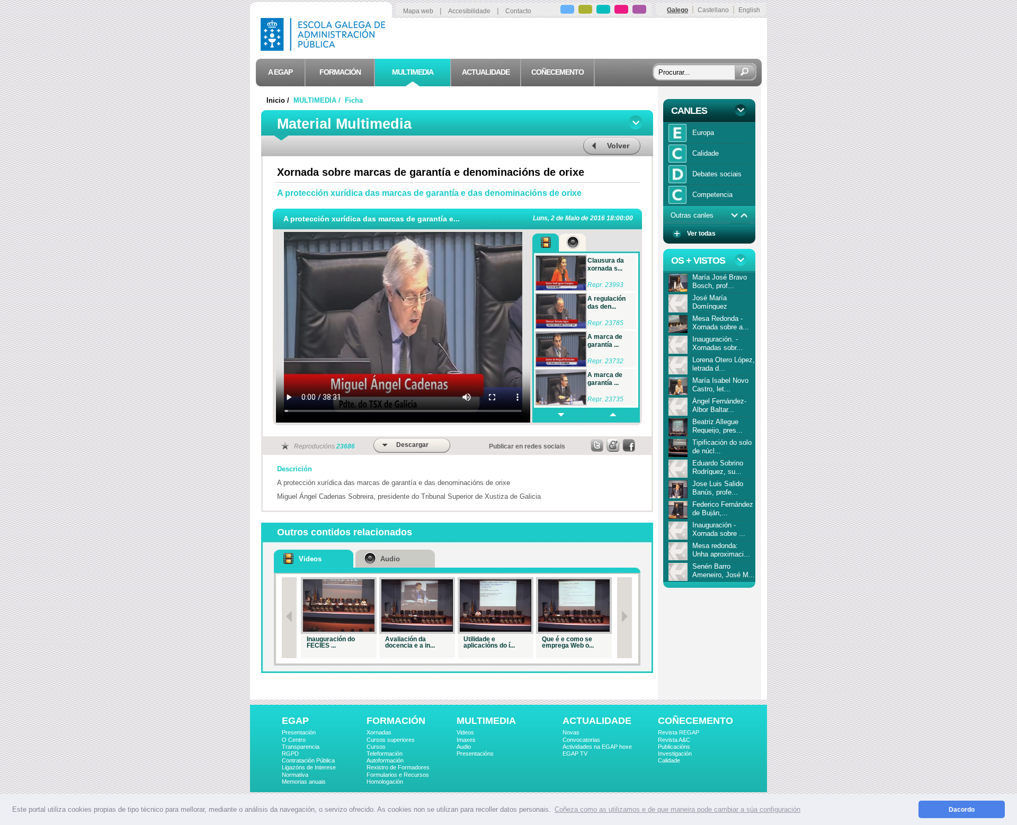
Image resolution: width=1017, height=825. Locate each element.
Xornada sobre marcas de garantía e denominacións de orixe (430, 172)
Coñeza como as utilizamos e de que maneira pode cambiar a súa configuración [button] (677, 809)
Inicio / (278, 100)
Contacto (518, 11)
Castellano (713, 10)
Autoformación (385, 760)
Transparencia (300, 746)
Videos (465, 732)
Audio (464, 746)
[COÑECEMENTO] (639, 10)
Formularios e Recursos (398, 775)
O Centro (294, 740)
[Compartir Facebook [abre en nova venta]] (629, 445)
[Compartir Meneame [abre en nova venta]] (613, 445)
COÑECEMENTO (695, 720)
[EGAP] (567, 10)
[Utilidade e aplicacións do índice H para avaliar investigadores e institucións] (495, 605)
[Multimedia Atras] (612, 415)
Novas (571, 732)
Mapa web (418, 11)
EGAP (295, 720)
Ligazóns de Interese (309, 767)
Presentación (299, 732)
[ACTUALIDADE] (621, 10)
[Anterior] (289, 617)
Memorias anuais (304, 781)
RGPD (290, 753)
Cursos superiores (391, 740)
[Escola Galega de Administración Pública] (325, 47)
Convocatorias (581, 740)
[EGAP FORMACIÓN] (585, 10)
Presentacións (475, 753)
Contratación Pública (308, 760)
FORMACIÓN (396, 720)
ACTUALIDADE (597, 720)
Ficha (354, 100)
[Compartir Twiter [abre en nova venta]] (597, 445)
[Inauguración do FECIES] (339, 605)
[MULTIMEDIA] (603, 10)
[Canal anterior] (744, 215)
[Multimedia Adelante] (558, 415)
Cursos (376, 746)
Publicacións (674, 746)
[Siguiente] (624, 617)
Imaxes (466, 740)
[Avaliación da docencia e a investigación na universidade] (417, 605)
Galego (677, 10)
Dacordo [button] (962, 809)
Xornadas (379, 732)
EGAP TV (575, 753)
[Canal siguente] (734, 215)
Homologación (385, 781)
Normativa (295, 775)
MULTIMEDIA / (318, 100)
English (749, 10)
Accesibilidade (469, 11)
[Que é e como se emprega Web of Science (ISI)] (574, 605)
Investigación (675, 753)
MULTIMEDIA (486, 720)
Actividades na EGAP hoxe (597, 746)
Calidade (669, 760)
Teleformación (385, 753)
